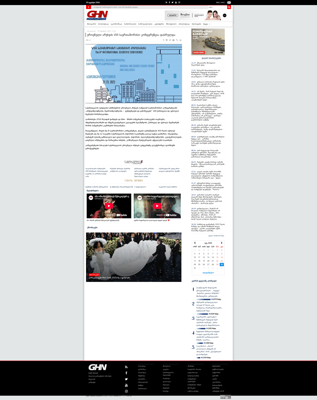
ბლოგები (196, 24)
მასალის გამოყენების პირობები (100, 376)
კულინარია (216, 382)
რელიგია (166, 385)
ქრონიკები (92, 227)
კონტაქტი (92, 382)
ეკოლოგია (167, 381)
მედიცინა (166, 388)
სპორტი (166, 391)
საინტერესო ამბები (194, 385)
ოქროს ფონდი (193, 391)
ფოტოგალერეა (193, 376)
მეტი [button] (205, 24)
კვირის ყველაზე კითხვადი (204, 281)
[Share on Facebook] (163, 40)
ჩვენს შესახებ (93, 373)
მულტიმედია (93, 190)
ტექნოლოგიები (218, 369)
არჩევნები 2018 (218, 391)
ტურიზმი (215, 376)
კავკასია (166, 369)
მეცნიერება (216, 366)
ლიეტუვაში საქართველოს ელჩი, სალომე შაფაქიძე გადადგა (115, 7)
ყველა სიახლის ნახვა (216, 236)
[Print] (180, 40)
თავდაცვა (166, 378)
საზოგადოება (145, 24)
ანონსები (191, 366)
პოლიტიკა (103, 24)
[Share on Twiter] (170, 40)
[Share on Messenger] (166, 40)
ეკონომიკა (116, 24)
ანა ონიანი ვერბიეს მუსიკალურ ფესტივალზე (103, 220)
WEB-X (123, 396)
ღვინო (214, 379)
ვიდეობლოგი (193, 372)
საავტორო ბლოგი (194, 369)
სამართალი (130, 24)
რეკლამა (92, 379)
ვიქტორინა (216, 372)
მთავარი (91, 24)
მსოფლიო (171, 24)
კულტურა (159, 24)
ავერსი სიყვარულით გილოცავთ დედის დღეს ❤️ (152, 220)
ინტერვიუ (141, 376)
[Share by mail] (173, 40)
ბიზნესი (140, 385)
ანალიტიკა (184, 24)
